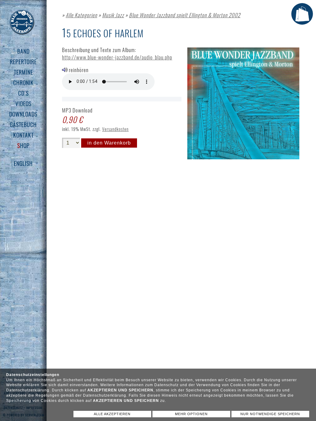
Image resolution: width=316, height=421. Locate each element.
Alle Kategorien (81, 15)
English (23, 163)
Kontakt (23, 135)
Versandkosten (115, 129)
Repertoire (23, 62)
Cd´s (23, 93)
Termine (23, 72)
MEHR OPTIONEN (191, 414)
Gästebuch (23, 125)
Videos (23, 104)
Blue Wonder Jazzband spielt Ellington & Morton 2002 (184, 15)
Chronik (23, 83)
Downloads (23, 114)
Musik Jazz (113, 15)
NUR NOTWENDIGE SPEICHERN (270, 414)
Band (23, 51)
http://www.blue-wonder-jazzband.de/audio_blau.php (117, 57)
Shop (23, 145)
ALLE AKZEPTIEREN (112, 414)
